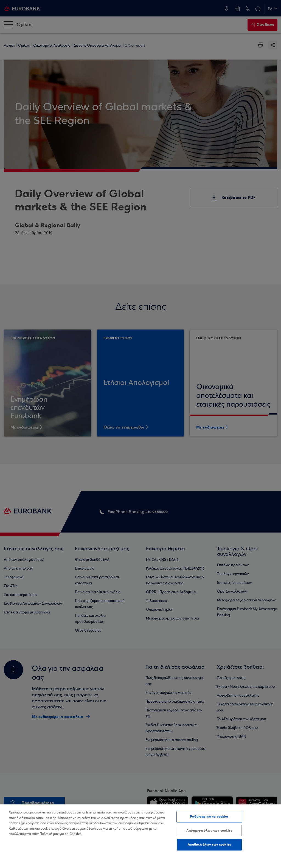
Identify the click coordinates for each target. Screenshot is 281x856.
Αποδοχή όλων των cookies (209, 844)
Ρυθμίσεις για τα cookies (209, 816)
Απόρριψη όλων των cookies (209, 830)
